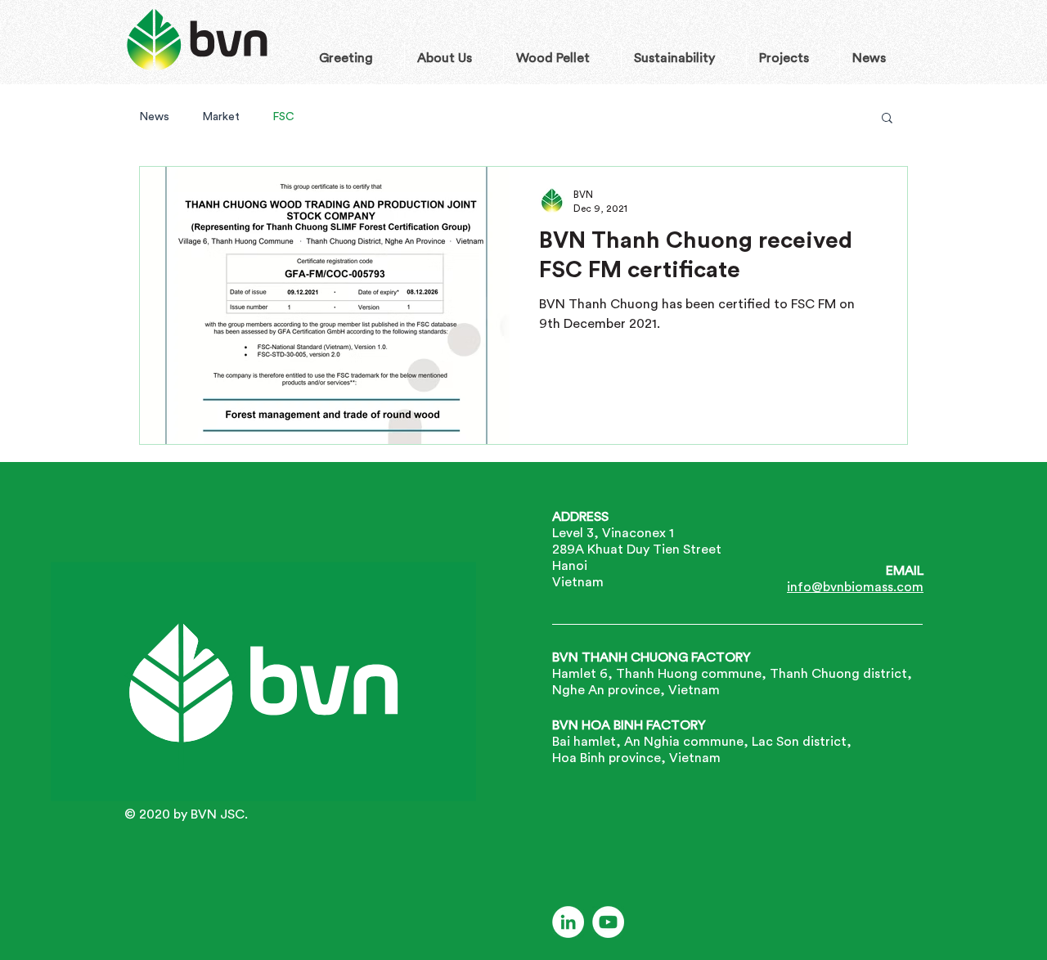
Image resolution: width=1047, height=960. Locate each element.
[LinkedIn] (568, 922)
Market (221, 116)
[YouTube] (608, 922)
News (154, 116)
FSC (283, 116)
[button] (887, 119)
